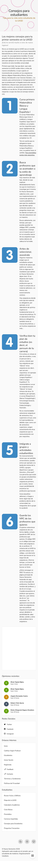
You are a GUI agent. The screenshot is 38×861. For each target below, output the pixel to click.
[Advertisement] (19, 648)
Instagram (10, 734)
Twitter (9, 724)
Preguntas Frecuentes (11, 828)
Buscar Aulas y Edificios (12, 796)
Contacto (10, 774)
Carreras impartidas (11, 819)
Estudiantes (8, 755)
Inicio (6, 746)
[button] (32, 855)
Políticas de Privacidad (12, 783)
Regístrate (7, 765)
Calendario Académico (12, 805)
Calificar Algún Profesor (12, 751)
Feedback (10, 769)
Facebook (10, 729)
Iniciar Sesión (8, 760)
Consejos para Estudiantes (13, 824)
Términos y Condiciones (12, 779)
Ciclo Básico (8, 810)
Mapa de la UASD (10, 800)
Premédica (7, 814)
